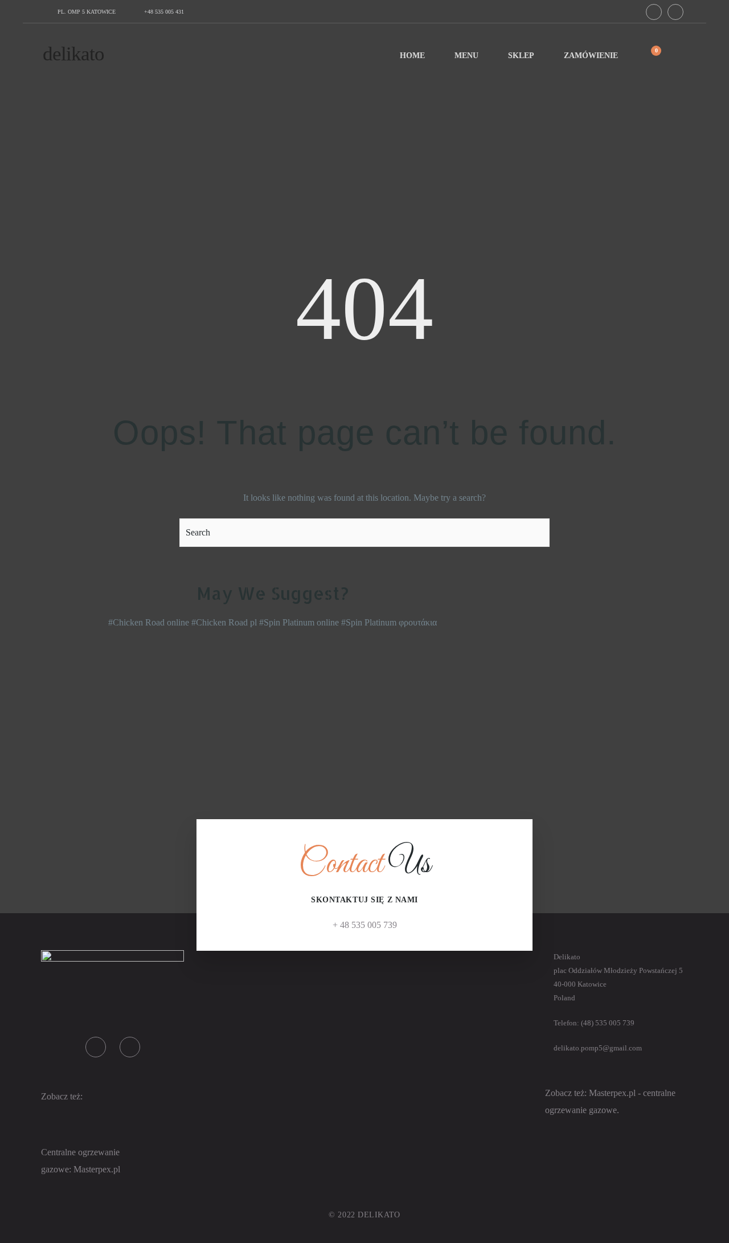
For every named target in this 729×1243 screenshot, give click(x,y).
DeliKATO (73, 54)
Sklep (521, 55)
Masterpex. (93, 1169)
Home (412, 55)
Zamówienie (591, 55)
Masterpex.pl (613, 1093)
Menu (466, 55)
